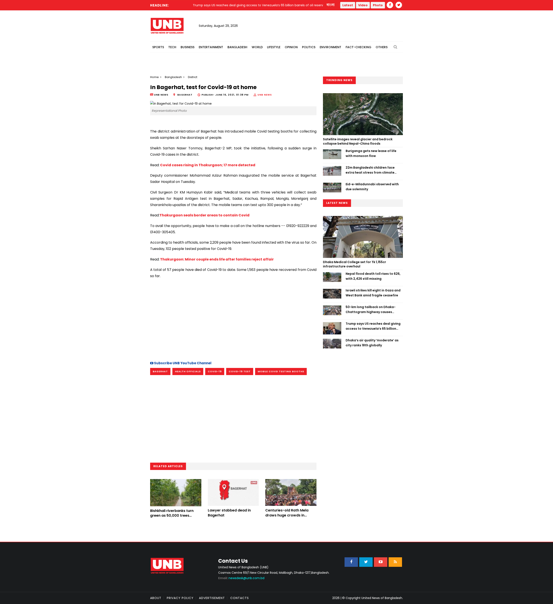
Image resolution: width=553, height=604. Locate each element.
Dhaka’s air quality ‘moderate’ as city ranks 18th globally (372, 342)
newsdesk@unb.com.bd (241, 578)
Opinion (291, 47)
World (257, 47)
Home (154, 77)
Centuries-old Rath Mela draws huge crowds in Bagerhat (286, 515)
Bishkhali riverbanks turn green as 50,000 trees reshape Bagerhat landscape (172, 518)
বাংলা (331, 5)
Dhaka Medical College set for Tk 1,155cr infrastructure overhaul (354, 264)
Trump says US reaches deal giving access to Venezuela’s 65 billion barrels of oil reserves (373, 326)
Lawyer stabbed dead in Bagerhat (229, 513)
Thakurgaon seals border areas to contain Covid (204, 215)
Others (382, 47)
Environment (330, 47)
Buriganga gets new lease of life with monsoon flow (371, 153)
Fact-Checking (358, 47)
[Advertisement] (233, 319)
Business (187, 47)
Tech (172, 47)
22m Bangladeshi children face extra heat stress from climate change (370, 170)
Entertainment (211, 47)
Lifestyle (273, 47)
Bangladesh (237, 47)
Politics (308, 47)
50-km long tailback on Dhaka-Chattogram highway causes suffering (371, 309)
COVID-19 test (240, 371)
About (155, 598)
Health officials (188, 371)
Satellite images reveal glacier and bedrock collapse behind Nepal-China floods (358, 141)
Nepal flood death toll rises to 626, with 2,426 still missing (373, 276)
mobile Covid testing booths (281, 371)
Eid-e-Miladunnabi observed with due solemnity (372, 186)
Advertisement (212, 598)
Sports (158, 47)
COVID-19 (215, 371)
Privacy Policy (180, 598)
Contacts (239, 598)
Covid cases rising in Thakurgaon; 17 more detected (207, 165)
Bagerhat (160, 371)
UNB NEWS (264, 94)
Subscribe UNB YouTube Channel (182, 363)
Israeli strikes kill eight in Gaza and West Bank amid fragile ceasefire (373, 292)
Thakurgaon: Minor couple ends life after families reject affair (216, 259)
